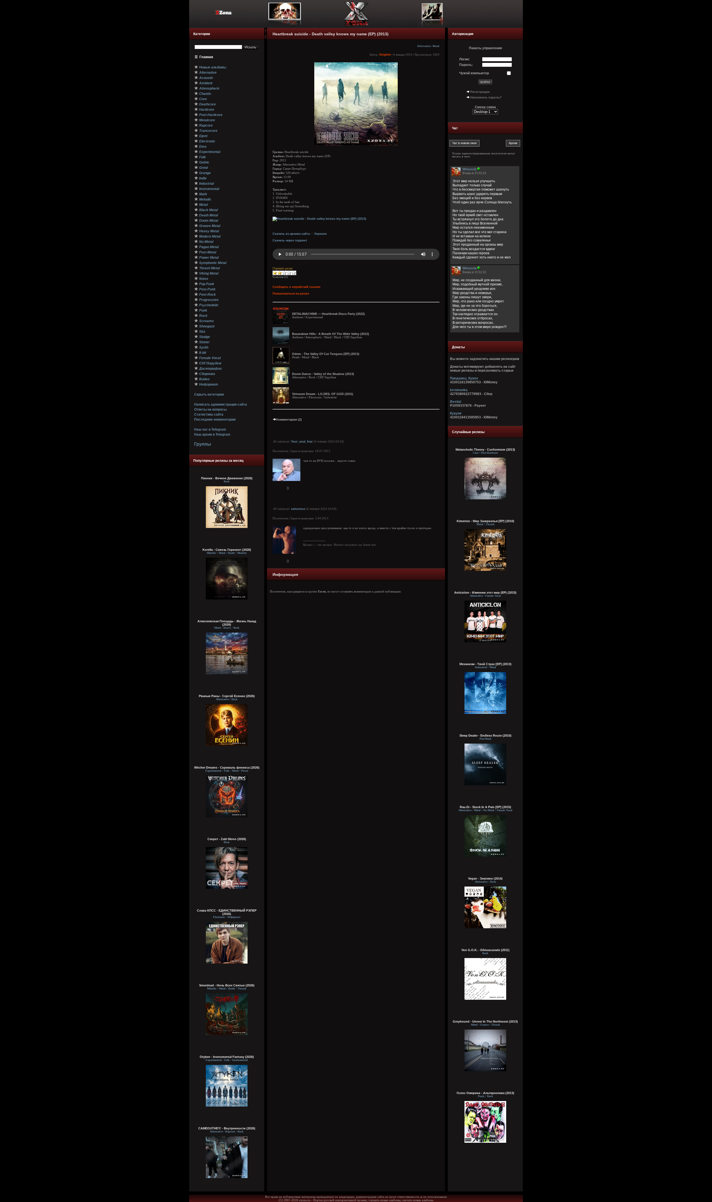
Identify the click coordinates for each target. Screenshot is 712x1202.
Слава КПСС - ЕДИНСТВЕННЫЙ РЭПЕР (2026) (226, 912)
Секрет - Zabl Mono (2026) (226, 839)
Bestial (455, 402)
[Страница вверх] (265, 32)
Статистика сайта (208, 414)
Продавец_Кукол (464, 378)
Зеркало (320, 233)
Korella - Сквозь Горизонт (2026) (226, 549)
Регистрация (480, 91)
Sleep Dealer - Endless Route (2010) (485, 735)
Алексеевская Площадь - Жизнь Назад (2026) (226, 622)
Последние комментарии (215, 419)
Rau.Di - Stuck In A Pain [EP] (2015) (485, 807)
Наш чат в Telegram (210, 429)
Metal (436, 46)
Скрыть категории (209, 394)
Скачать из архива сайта (291, 233)
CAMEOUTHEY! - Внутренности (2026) (226, 1128)
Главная (206, 57)
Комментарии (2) (289, 419)
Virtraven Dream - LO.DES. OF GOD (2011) (322, 394)
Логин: (464, 59)
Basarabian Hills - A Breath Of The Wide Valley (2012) (330, 333)
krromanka (459, 390)
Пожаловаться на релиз (291, 293)
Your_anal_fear (302, 441)
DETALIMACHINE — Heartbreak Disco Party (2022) (328, 313)
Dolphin (385, 54)
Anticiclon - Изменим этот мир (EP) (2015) (485, 592)
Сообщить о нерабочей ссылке (296, 286)
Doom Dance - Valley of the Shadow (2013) (323, 374)
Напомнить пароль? (486, 97)
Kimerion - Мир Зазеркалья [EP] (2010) (485, 521)
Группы (202, 444)
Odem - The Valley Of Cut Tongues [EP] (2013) (325, 354)
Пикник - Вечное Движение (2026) (227, 478)
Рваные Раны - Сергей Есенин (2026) (227, 696)
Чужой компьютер (474, 73)
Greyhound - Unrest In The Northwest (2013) (485, 1021)
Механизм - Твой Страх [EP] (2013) (485, 664)
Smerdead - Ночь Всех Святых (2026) (226, 985)
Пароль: (466, 65)
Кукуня (455, 413)
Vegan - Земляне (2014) (485, 878)
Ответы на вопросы (210, 409)
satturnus (298, 508)
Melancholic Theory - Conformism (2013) (485, 449)
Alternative (424, 46)
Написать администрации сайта (220, 404)
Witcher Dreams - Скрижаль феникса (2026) (226, 767)
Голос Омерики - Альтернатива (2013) (485, 1093)
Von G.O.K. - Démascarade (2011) (485, 950)
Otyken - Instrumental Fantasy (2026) (227, 1056)
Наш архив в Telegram (212, 434)
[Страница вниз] (265, 37)
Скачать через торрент (290, 240)
